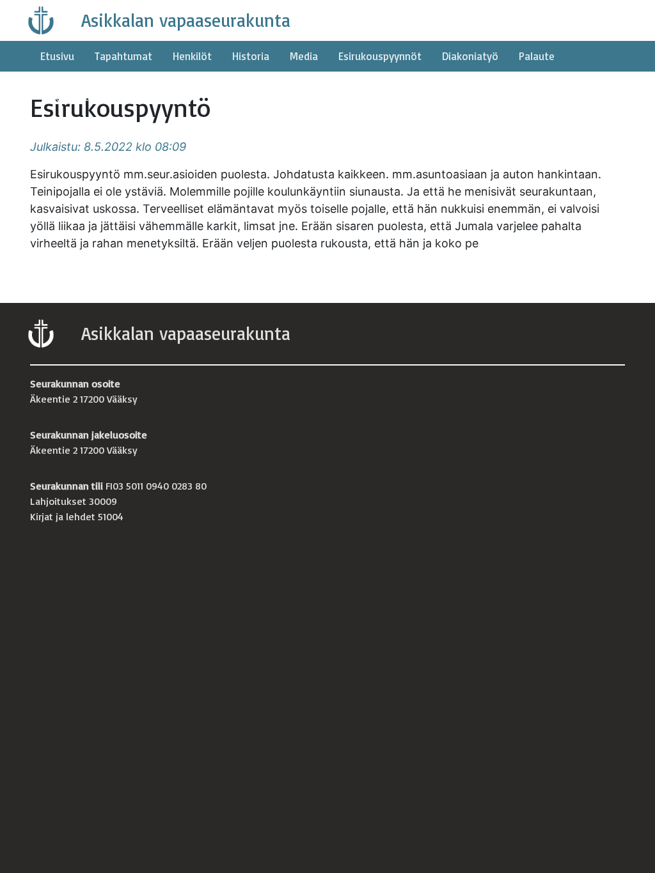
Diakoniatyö (470, 56)
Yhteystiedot (70, 97)
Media (304, 56)
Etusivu (57, 56)
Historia (250, 56)
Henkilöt (192, 56)
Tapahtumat (123, 56)
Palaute (537, 56)
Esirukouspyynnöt (380, 56)
